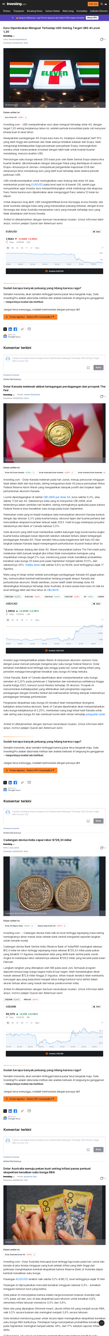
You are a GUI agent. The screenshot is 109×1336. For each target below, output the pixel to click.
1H (8, 248)
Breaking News (34, 11)
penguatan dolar (95, 714)
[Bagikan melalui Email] (29, 329)
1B (17, 248)
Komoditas (81, 11)
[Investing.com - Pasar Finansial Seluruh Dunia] (16, 4)
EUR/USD (37, 184)
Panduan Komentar (11, 375)
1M (13, 248)
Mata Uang (68, 11)
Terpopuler (18, 11)
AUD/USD (22, 1279)
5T (32, 248)
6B (22, 248)
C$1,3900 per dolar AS (56, 497)
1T (27, 248)
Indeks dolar (32, 564)
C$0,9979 (52, 589)
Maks (37, 248)
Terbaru (7, 11)
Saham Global (52, 11)
